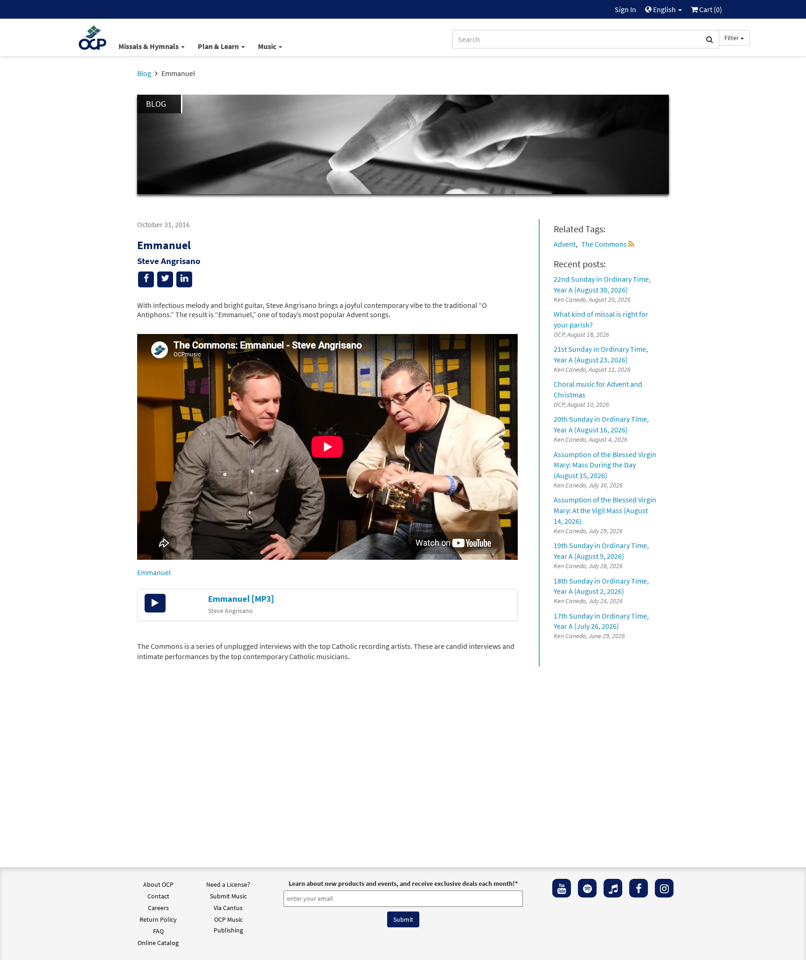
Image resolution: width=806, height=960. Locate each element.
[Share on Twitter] (165, 279)
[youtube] (561, 888)
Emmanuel (154, 572)
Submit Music (228, 896)
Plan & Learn (219, 46)
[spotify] (587, 888)
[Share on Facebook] (146, 279)
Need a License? (228, 884)
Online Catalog (158, 943)
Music (268, 46)
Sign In (625, 9)
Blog (144, 73)
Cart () (710, 9)
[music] (613, 888)
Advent (565, 244)
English (664, 9)
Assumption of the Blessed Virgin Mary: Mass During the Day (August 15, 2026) (605, 465)
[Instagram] (664, 888)
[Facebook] (638, 888)
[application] (155, 603)
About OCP (158, 884)
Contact (158, 896)
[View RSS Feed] (631, 244)
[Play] (155, 603)
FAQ (158, 931)
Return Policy (158, 919)
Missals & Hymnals (149, 46)
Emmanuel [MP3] (241, 598)
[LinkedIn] (184, 279)
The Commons (604, 244)
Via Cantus (228, 908)
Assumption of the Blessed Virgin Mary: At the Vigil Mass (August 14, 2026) (605, 510)
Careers (158, 908)
